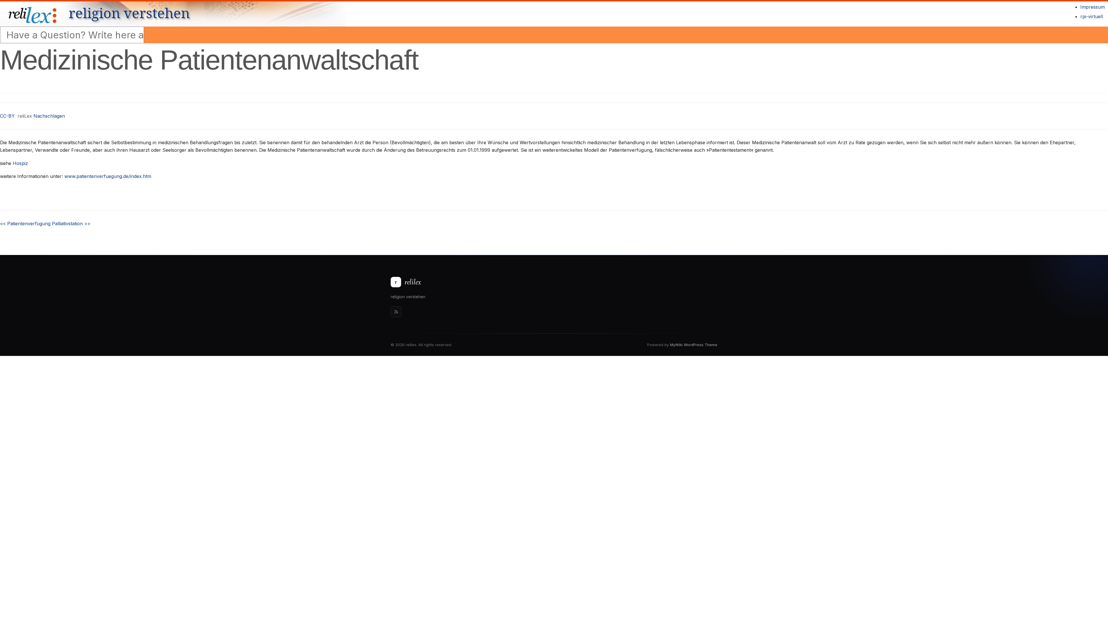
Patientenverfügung (25, 223)
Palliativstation (71, 223)
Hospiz (20, 163)
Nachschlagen (49, 116)
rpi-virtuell (1091, 16)
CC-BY (7, 116)
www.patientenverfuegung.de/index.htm (107, 176)
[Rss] (396, 311)
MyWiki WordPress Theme (693, 344)
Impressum (1092, 7)
